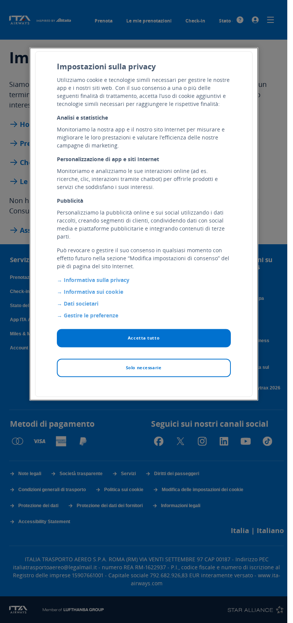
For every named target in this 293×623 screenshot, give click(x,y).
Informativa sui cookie (93, 292)
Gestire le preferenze (91, 315)
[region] (143, 224)
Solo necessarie (144, 368)
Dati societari (81, 303)
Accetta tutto (143, 338)
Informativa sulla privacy (96, 280)
